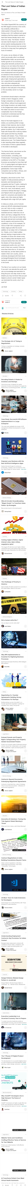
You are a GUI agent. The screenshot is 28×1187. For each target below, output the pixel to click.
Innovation (5, 376)
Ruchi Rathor (8, 626)
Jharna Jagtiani (9, 351)
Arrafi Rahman (8, 829)
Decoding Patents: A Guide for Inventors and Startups (11, 380)
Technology (5, 291)
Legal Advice (6, 734)
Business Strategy (7, 497)
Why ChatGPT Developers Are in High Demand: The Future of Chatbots (12, 1098)
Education (5, 815)
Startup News (8, 511)
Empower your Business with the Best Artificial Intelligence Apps (12, 462)
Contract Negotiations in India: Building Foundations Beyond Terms (13, 859)
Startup (20, 291)
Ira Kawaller (8, 591)
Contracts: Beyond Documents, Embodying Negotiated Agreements (13, 780)
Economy (13, 291)
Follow (23, 19)
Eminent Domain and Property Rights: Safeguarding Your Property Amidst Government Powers (13, 739)
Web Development (7, 1092)
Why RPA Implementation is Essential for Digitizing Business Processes (12, 657)
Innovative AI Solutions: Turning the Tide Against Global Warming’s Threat (13, 821)
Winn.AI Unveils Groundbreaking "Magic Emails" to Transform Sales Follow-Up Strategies (13, 503)
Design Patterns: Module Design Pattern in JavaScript (12, 979)
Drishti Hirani (10, 709)
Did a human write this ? (9, 620)
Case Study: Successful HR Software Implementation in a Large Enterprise (14, 421)
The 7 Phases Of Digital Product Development (12, 1057)
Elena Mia (7, 666)
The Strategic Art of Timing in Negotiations (11, 342)
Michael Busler (8, 553)
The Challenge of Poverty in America (11, 583)
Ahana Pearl (8, 472)
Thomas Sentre (8, 907)
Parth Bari (7, 1109)
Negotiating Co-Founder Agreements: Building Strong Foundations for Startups (11, 697)
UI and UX (5, 974)
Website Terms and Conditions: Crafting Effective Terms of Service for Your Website (13, 1140)
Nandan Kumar (8, 987)
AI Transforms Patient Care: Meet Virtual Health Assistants (12, 1179)
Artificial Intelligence (7, 616)
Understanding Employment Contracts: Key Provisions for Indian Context (13, 938)
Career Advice (6, 1012)
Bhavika (6, 432)
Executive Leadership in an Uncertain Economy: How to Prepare (13, 1017)
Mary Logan (7, 1067)
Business (5, 337)
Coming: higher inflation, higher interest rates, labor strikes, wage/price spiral (12, 542)
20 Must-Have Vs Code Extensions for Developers (13, 899)
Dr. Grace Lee (8, 1027)
